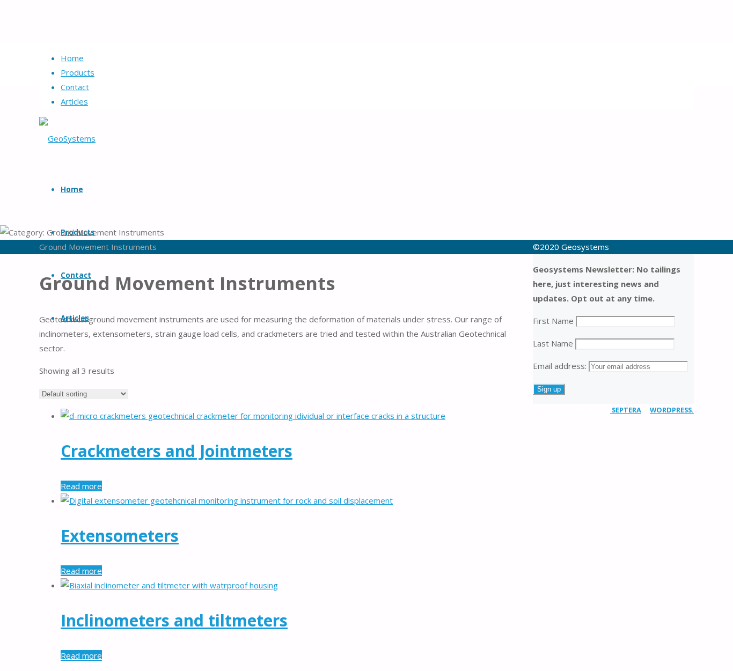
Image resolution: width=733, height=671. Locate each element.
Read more (81, 486)
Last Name (553, 343)
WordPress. (672, 410)
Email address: (561, 365)
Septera (625, 410)
